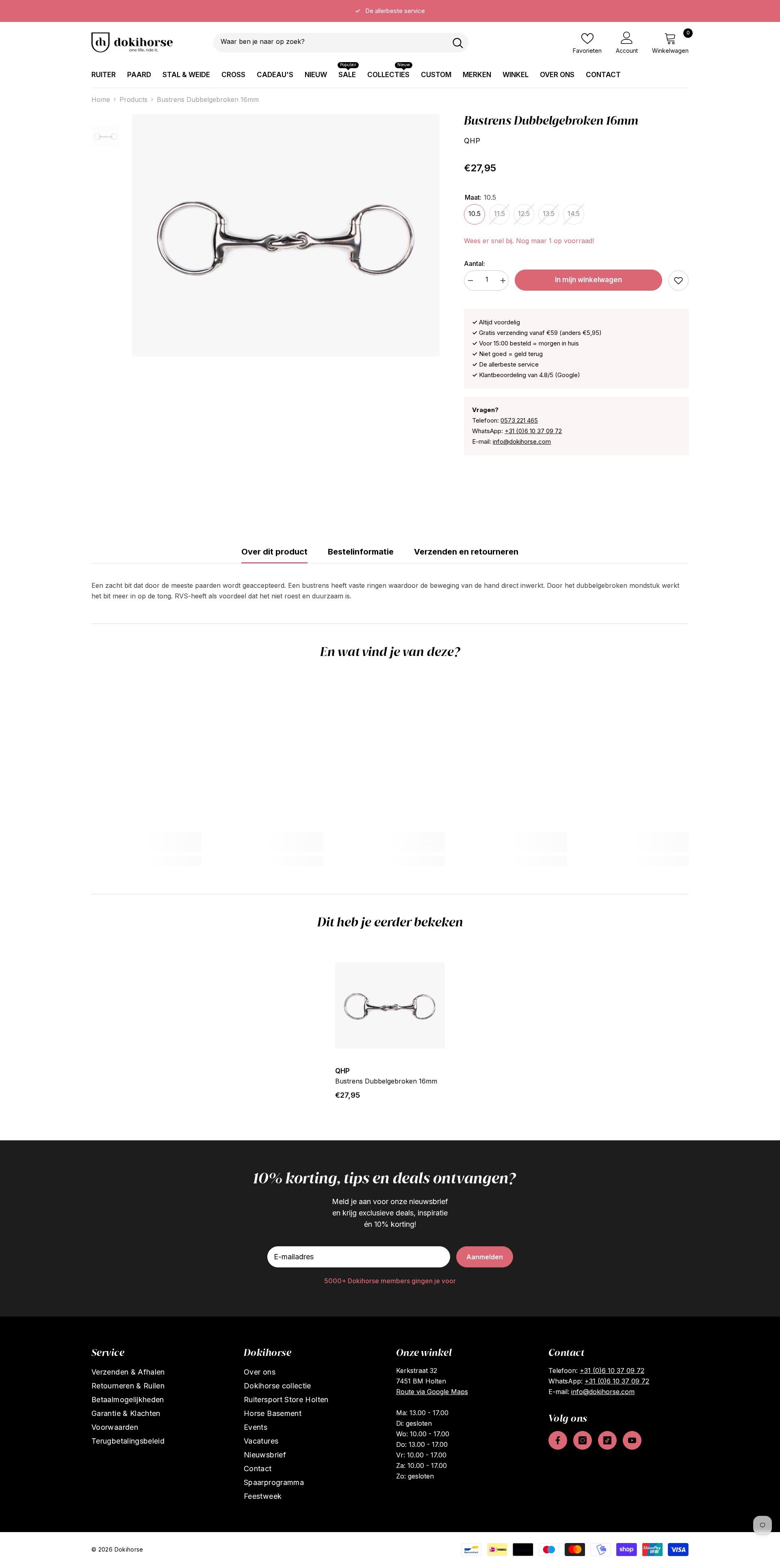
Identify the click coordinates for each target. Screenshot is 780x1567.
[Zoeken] (340, 42)
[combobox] (330, 42)
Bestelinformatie (361, 552)
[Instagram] (582, 1440)
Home (100, 99)
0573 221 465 (519, 420)
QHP (472, 140)
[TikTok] (607, 1440)
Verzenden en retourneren (466, 552)
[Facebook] (557, 1440)
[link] (678, 280)
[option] (390, 11)
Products (133, 99)
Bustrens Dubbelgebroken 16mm (386, 1081)
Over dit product (274, 552)
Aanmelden (484, 1257)
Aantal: (474, 263)
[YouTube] (632, 1440)
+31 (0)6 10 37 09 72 (533, 431)
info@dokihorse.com (522, 441)
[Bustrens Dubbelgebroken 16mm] (390, 1005)
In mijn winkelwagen (588, 280)
